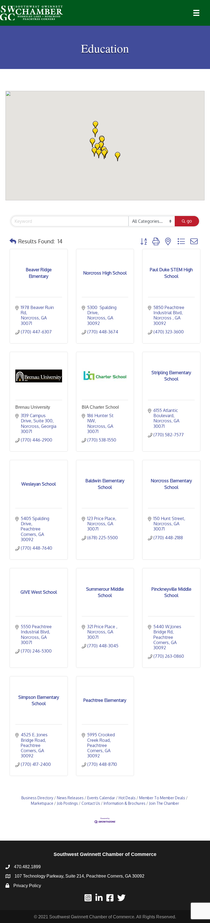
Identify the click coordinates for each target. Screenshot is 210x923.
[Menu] (196, 13)
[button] (104, 154)
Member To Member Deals (162, 797)
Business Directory (37, 797)
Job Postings (67, 803)
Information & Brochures (124, 803)
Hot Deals (127, 797)
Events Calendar (101, 797)
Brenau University (32, 407)
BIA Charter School (100, 407)
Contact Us (90, 803)
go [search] (189, 221)
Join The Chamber (164, 803)
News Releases (70, 797)
